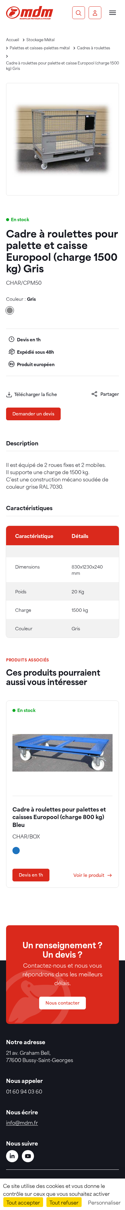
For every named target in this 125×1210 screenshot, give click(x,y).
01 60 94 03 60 (24, 1091)
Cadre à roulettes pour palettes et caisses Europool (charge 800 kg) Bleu (59, 816)
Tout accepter (23, 1202)
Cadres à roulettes (93, 47)
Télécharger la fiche (35, 394)
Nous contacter (62, 1002)
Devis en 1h (31, 874)
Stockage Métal (40, 39)
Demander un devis (33, 413)
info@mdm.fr (22, 1122)
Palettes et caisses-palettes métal (40, 47)
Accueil (12, 39)
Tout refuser (64, 1202)
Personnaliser (104, 1202)
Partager (109, 393)
